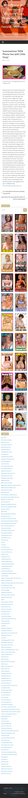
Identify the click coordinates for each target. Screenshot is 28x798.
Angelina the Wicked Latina (7, 459)
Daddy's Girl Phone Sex (6, 580)
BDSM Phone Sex (5, 492)
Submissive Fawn (5, 735)
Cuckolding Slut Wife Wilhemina (9, 573)
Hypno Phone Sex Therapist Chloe (9, 633)
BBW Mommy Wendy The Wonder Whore (11, 485)
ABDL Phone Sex (5, 442)
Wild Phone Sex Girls (6, 773)
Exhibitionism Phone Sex (7, 604)
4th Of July (3, 437)
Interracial (3, 637)
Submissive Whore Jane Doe (8, 738)
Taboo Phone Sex (5, 740)
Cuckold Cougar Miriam (6, 561)
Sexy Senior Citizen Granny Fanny (9, 685)
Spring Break (4, 718)
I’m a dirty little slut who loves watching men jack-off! (13, 192)
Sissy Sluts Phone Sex (6, 702)
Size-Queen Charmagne (7, 704)
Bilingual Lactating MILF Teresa (8, 504)
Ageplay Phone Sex (5, 449)
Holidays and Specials (6, 628)
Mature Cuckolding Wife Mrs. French (10, 649)
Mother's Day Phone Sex (7, 666)
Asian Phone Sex (5, 463)
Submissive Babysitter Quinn (8, 733)
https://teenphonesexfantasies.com (12, 186)
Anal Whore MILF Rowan (7, 456)
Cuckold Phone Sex (5, 568)
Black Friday (4, 511)
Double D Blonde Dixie (6, 597)
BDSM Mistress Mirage (6, 490)
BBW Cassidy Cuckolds (6, 483)
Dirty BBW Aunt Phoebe (6, 585)
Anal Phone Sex (5, 454)
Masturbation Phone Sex (7, 642)
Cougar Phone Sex (5, 556)
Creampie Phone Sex (6, 559)
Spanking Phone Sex (6, 716)
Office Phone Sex (5, 668)
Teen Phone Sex (5, 749)
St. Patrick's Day (5, 721)
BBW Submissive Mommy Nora (8, 487)
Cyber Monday (4, 575)
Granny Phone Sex (5, 623)
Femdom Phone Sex (6, 611)
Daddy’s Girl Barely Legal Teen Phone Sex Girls (12, 583)
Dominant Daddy (5, 590)
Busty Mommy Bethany (6, 533)
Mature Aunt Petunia (6, 647)
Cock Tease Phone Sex (6, 552)
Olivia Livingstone (5, 671)
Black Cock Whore (5, 509)
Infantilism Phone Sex (6, 635)
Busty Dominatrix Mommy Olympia (9, 521)
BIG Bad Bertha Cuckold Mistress (9, 494)
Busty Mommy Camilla (6, 535)
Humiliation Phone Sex (6, 630)
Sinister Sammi (4, 697)
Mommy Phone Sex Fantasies (8, 661)
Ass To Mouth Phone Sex (7, 466)
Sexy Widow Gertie (5, 687)
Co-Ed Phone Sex (5, 547)
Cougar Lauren (4, 554)
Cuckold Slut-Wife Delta (6, 571)
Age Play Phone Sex (5, 447)
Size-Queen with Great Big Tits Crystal (10, 709)
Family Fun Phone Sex (6, 609)
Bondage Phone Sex (6, 516)
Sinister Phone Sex (5, 695)
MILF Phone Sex (5, 656)
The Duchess (4, 759)
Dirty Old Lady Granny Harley (8, 587)
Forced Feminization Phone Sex (8, 618)
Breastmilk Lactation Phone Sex (8, 518)
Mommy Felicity (5, 659)
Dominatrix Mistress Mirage (8, 595)
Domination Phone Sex (6, 592)
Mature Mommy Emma (6, 654)
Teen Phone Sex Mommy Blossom (9, 754)
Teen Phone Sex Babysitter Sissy (9, 752)
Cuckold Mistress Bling (6, 566)
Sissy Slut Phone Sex (6, 699)
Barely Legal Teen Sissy (6, 475)
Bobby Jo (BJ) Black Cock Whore (8, 514)
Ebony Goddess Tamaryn (7, 602)
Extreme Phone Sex (5, 606)
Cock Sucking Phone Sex (7, 549)
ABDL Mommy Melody (6, 440)
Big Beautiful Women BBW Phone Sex (10, 497)
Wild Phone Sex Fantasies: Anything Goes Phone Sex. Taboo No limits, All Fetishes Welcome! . (14, 18)
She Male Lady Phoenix (6, 690)
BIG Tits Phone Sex (5, 502)
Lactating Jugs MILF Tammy (7, 640)
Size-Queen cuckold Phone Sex (8, 707)
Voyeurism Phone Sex (6, 766)
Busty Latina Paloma (6, 528)
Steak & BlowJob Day (6, 723)
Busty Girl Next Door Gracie (7, 525)
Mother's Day (4, 664)
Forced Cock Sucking (6, 616)
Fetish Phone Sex (5, 614)
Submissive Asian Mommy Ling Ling (9, 730)
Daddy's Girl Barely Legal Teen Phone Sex (11, 578)
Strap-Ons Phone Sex (6, 726)
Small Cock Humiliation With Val (8, 714)
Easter (2, 599)
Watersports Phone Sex (6, 768)
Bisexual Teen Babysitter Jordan (8, 506)
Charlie (3, 542)
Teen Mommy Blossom (6, 747)
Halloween (3, 626)
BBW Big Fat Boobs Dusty (7, 478)
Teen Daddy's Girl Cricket (7, 745)
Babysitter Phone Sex (6, 471)
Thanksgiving (4, 757)
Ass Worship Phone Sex (6, 468)
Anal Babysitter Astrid (6, 452)
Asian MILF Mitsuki (5, 461)
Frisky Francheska (5, 621)
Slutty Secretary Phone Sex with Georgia (10, 711)
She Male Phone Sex (6, 692)
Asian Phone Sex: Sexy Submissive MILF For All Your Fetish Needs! (13, 198)
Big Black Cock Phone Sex (7, 499)
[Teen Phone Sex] (14, 66)
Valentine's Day (4, 761)
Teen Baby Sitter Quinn (6, 742)
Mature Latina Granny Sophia (8, 652)
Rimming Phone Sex (6, 676)
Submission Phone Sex (6, 728)
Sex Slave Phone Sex (6, 683)
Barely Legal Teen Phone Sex (8, 473)
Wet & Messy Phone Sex (7, 771)
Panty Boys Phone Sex (6, 673)
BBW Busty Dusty (5, 480)
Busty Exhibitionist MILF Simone (8, 523)
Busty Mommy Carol (6, 537)
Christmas (3, 545)
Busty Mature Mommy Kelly (7, 530)
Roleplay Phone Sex (5, 678)
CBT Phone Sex (4, 540)
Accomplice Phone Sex (6, 444)
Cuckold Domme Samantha (7, 564)
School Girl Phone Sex (6, 680)
